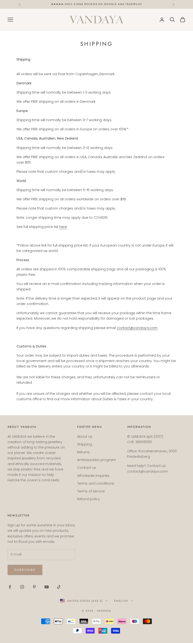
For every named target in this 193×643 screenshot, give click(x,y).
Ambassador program (96, 460)
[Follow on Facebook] (10, 587)
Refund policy (88, 499)
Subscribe (25, 570)
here (63, 226)
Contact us (86, 467)
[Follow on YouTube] (46, 587)
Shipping (84, 444)
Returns (83, 452)
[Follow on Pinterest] (34, 587)
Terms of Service (91, 491)
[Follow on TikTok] (58, 587)
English (121, 601)
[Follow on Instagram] (22, 587)
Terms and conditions (95, 483)
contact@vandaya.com (137, 328)
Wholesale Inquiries (93, 475)
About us (84, 436)
